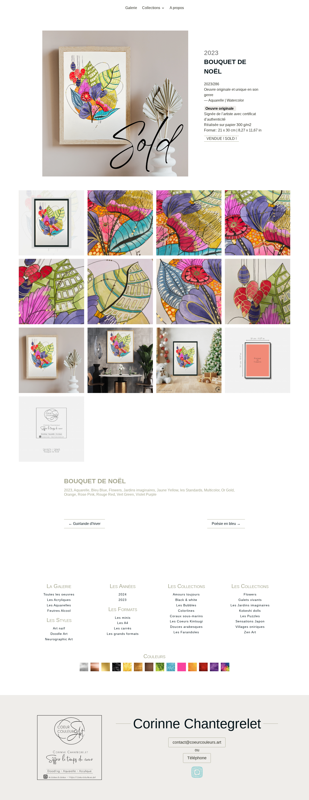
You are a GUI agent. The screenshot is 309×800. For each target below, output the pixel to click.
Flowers (115, 490)
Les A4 (122, 623)
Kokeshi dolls (250, 610)
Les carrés (122, 628)
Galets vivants (250, 600)
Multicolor (211, 490)
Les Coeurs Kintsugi (186, 621)
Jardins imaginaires (139, 490)
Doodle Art (59, 634)
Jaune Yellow (167, 490)
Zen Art (250, 632)
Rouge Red (105, 494)
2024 (123, 594)
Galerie (131, 8)
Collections (151, 8)
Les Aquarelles (59, 605)
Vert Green (125, 494)
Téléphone (197, 758)
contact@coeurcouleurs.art (197, 742)
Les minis (123, 617)
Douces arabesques (186, 627)
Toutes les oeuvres (58, 594)
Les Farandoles (186, 632)
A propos (177, 8)
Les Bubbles (186, 605)
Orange (70, 494)
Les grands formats (123, 634)
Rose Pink (86, 494)
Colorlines (186, 610)
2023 (68, 490)
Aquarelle (81, 490)
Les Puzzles (250, 616)
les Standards (191, 490)
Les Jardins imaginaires (250, 605)
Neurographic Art (59, 639)
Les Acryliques (59, 600)
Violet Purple (146, 494)
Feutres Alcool (59, 610)
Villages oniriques (250, 627)
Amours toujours (186, 594)
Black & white (186, 600)
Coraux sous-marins (186, 616)
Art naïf (59, 628)
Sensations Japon (250, 621)
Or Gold (227, 490)
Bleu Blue (99, 490)
